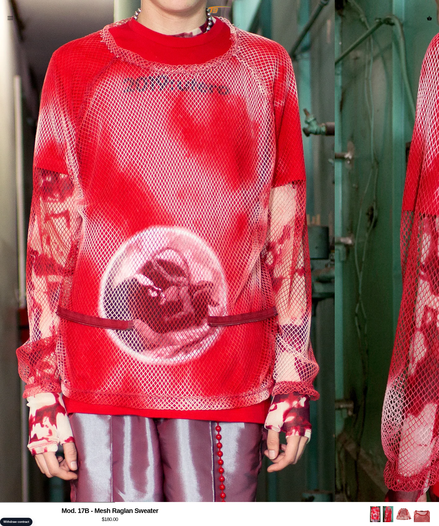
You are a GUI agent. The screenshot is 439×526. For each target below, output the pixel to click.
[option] (375, 514)
